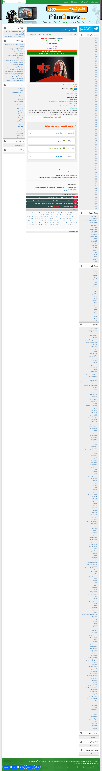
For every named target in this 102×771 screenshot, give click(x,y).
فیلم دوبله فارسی (93, 753)
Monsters (95, 530)
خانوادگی (95, 286)
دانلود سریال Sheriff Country (16, 57)
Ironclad (95, 489)
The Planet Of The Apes (91, 675)
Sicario (95, 605)
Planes (95, 569)
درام (96, 287)
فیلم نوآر (95, 300)
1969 (96, 106)
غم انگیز (95, 296)
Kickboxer (94, 508)
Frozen (95, 430)
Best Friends (94, 365)
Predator (95, 573)
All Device (20, 88)
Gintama (95, 441)
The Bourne (94, 632)
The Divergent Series (92, 643)
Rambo (95, 578)
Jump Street (94, 505)
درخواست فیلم (71, 767)
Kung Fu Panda (93, 514)
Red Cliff (95, 584)
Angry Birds (94, 346)
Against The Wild (93, 330)
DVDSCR (95, 249)
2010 (96, 179)
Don (96, 414)
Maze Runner (94, 523)
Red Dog (95, 585)
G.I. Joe (95, 432)
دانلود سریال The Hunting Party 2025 (68, 214)
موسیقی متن (20, 131)
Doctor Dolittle (93, 410)
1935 (96, 51)
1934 (96, 49)
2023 (96, 203)
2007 (96, 174)
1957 (96, 85)
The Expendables (93, 646)
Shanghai (95, 598)
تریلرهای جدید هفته (18, 101)
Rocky (95, 589)
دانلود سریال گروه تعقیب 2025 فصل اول (60, 224)
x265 (96, 261)
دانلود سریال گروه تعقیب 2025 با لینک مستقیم (56, 222)
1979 (96, 124)
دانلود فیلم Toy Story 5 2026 (16, 51)
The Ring (95, 684)
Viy (96, 721)
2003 (96, 167)
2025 (39, 34)
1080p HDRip (93, 216)
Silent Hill (94, 607)
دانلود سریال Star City (18, 53)
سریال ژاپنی (20, 117)
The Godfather (93, 648)
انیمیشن (95, 273)
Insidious (95, 482)
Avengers (95, 355)
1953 (96, 78)
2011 (96, 181)
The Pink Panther (93, 673)
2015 (96, 188)
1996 (96, 154)
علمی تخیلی (94, 295)
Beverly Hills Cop (93, 367)
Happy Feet (94, 453)
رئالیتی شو (94, 289)
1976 (96, 119)
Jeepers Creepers (93, 492)
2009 (96, 178)
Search (29, 767)
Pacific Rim (94, 559)
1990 (96, 144)
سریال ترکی (20, 113)
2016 (96, 190)
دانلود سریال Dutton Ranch (16, 66)
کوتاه (96, 303)
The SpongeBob (93, 691)
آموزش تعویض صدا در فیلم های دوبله (15, 36)
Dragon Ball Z (93, 415)
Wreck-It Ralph (93, 728)
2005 (96, 171)
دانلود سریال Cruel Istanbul (16, 76)
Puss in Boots (94, 575)
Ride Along (94, 587)
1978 (96, 122)
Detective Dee (94, 401)
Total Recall (94, 705)
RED (96, 582)
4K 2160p (94, 227)
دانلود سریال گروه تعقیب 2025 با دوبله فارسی (53, 220)
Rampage (95, 580)
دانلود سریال (60, 38)
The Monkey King (92, 668)
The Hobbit (94, 651)
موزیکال (95, 312)
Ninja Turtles (94, 542)
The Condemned (93, 635)
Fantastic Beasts (93, 423)
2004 (96, 169)
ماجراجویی (94, 305)
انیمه (22, 94)
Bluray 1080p (94, 240)
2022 (96, 201)
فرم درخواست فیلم (57, 206)
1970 (96, 108)
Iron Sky (95, 487)
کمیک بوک (20, 122)
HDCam (95, 250)
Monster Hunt (94, 528)
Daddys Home (93, 394)
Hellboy (95, 457)
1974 (96, 115)
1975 (96, 117)
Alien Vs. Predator (92, 335)
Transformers (94, 709)
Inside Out (94, 480)
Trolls (95, 714)
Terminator (94, 630)
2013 (96, 185)
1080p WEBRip (93, 222)
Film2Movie (66, 84)
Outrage (95, 555)
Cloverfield (94, 383)
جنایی (95, 282)
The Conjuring (93, 637)
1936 (96, 53)
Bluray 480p (94, 243)
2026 (96, 208)
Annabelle (94, 348)
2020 (96, 197)
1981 (96, 128)
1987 (96, 138)
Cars (96, 378)
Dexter (21, 90)
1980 (96, 126)
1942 (96, 63)
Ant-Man (95, 349)
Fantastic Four (93, 424)
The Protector (94, 677)
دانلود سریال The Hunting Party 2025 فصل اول (41, 218)
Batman (95, 362)
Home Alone (94, 460)
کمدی (95, 302)
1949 (96, 72)
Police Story (94, 571)
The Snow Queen (93, 689)
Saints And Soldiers (92, 594)
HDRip (95, 252)
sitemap (6, 767)
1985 (96, 135)
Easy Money (94, 419)
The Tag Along (93, 693)
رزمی (95, 293)
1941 (96, 61)
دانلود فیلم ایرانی (93, 745)
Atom (14, 767)
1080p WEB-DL (33, 34)
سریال (21, 110)
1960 (96, 90)
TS (96, 258)
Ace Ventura (94, 328)
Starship (95, 623)
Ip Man (95, 483)
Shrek (95, 603)
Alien (95, 333)
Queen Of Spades (93, 576)
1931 (96, 44)
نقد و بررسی (20, 135)
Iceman (95, 473)
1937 (96, 54)
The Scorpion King (92, 685)
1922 (96, 40)
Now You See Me (93, 546)
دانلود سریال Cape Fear (17, 49)
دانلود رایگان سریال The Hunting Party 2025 (59, 212)
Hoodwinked (94, 462)
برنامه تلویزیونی (19, 95)
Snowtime (94, 616)
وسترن (95, 320)
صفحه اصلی (95, 2)
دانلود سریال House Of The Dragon (14, 60)
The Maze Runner (93, 666)
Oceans (95, 548)
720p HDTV (94, 233)
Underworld (94, 716)
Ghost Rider (94, 437)
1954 (96, 79)
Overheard (94, 557)
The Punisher (94, 678)
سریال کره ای (20, 119)
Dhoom (95, 403)
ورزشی (95, 318)
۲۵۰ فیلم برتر (94, 737)
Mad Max (94, 517)
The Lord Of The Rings (91, 660)
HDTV (95, 254)
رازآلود (95, 291)
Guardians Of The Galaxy (91, 449)
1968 (96, 104)
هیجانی (95, 316)
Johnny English (93, 500)
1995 (96, 153)
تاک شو (95, 278)
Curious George (93, 392)
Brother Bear (94, 373)
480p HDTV (94, 225)
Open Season (94, 551)
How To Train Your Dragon (90, 467)
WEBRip (95, 259)
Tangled (95, 626)
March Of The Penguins (91, 521)
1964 (96, 97)
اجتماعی (95, 269)
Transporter (94, 711)
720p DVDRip (93, 229)
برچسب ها (74, 2)
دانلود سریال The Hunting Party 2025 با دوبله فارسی (46, 214)
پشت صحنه (20, 97)
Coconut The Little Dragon (90, 385)
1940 (96, 60)
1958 (96, 87)
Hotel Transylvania (92, 466)
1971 (96, 110)
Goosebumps (94, 446)
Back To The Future (92, 356)
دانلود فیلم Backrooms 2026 (16, 78)
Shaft (96, 596)
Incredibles (94, 474)
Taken (95, 625)
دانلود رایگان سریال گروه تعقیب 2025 (39, 212)
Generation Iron (93, 435)
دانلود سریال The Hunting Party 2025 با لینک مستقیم (40, 216)
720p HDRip (94, 231)
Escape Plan (94, 421)
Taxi (96, 628)
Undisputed (94, 718)
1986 (96, 137)
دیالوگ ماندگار (20, 104)
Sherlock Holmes (93, 601)
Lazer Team (94, 516)
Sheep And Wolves (92, 600)
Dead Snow (94, 396)
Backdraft (94, 358)
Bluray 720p (94, 245)
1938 (96, 56)
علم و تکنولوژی (19, 120)
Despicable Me (93, 399)
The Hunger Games (92, 653)
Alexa (37, 767)
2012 (96, 183)
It (96, 491)
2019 (96, 196)
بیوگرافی (95, 275)
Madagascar (94, 519)
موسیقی (95, 314)
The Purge (94, 680)
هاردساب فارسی (19, 136)
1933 (96, 47)
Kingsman (94, 512)
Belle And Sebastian (92, 364)
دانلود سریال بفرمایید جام (17, 58)
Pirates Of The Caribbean (91, 567)
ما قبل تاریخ (20, 126)
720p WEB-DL (45, 34)
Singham (95, 610)
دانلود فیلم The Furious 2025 (16, 69)
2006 (96, 172)
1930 (96, 42)
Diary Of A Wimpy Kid (91, 405)
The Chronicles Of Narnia (91, 634)
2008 (96, 176)
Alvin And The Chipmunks (90, 340)
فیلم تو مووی (36, 224)
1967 (96, 103)
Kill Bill (95, 510)
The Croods (94, 639)
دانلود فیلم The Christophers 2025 (15, 67)
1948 (96, 70)
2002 (96, 165)
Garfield (95, 433)
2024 (96, 205)
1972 (96, 112)
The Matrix (94, 664)
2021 (96, 199)
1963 (96, 95)
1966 (96, 101)
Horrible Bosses (93, 464)
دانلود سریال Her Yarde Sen (16, 62)
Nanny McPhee (93, 537)
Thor (96, 700)
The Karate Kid (93, 655)
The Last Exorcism (92, 657)
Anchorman (94, 344)
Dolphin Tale (94, 412)
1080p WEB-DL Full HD (91, 220)
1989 (96, 142)
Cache (22, 767)
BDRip (95, 238)
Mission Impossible (92, 526)
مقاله (22, 129)
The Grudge (94, 650)
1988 (96, 140)
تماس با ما (84, 2)
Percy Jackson (93, 566)
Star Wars (95, 621)
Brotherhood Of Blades (91, 374)
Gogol (95, 444)
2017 (96, 192)
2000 (96, 162)
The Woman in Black (92, 698)
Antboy (95, 351)
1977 (96, 120)
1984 (96, 133)
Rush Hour (94, 592)
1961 (96, 92)
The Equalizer (93, 644)
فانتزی (95, 298)
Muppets (95, 533)
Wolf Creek (94, 725)
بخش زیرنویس (83, 767)
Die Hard (95, 407)
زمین (22, 106)
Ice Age (95, 471)
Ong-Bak (95, 550)
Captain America (93, 376)
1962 (96, 94)
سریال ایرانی (20, 111)
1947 (96, 69)
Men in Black (94, 525)
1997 (96, 156)
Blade (95, 369)
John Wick (94, 498)
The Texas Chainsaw (92, 694)
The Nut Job (94, 671)
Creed (95, 389)
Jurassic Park (94, 507)
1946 (96, 67)
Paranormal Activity (92, 562)
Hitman (95, 458)
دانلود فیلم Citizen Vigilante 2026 (15, 80)
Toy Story (94, 707)
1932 (96, 45)
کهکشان (21, 124)
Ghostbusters (94, 439)
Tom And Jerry (93, 703)
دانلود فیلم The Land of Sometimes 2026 (13, 73)
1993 (96, 149)
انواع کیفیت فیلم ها (19, 34)
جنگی (95, 284)
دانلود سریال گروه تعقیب (71, 220)
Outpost (95, 553)
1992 (96, 147)
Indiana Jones (94, 478)
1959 (96, 88)
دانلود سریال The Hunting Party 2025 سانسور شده (65, 218)
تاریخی (95, 277)
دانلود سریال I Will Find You (16, 48)
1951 (96, 76)
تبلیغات (66, 2)
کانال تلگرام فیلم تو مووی (69, 190)
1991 (96, 146)
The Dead (94, 641)
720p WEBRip (93, 236)
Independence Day (92, 476)
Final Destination (93, 428)
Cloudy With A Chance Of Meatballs (88, 382)
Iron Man (95, 485)
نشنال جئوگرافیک (19, 133)
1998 (96, 158)
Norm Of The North (92, 544)
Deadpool (94, 398)
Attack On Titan (93, 353)
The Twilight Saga (93, 696)
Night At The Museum (92, 541)
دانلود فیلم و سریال (45, 224)
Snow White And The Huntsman (89, 614)
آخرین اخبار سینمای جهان (17, 92)
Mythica (95, 535)
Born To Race (94, 371)
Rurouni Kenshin (93, 591)
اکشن (95, 271)
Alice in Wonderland (92, 331)
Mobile (95, 256)
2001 (96, 163)
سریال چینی (20, 115)
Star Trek (95, 619)
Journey (95, 501)
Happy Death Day (93, 451)
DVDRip (95, 247)
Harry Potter (94, 455)
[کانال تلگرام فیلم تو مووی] (89, 29)
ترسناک (95, 280)
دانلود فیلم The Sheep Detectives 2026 (14, 71)
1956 (96, 83)
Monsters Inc (94, 532)
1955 (96, 81)
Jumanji (95, 503)
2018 (96, 194)
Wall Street (94, 723)
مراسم (95, 307)
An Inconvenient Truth (91, 342)
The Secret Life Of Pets (91, 687)
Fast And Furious (93, 426)
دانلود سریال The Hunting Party (65, 30)
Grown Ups (94, 448)
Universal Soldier (93, 719)
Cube (96, 390)
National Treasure (93, 539)
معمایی (95, 311)
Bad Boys (95, 360)
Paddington (94, 560)
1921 (96, 38)
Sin (96, 609)
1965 (96, 99)
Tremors (95, 712)
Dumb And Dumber (92, 417)
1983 (96, 131)
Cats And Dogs (93, 380)
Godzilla (95, 442)
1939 (96, 58)
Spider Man (94, 618)
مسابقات (21, 128)
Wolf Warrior (94, 727)
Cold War (95, 387)
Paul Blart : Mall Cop (92, 564)
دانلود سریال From (18, 74)
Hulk (96, 469)
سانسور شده (20, 108)
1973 (96, 113)
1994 (96, 151)
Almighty (95, 337)
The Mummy (94, 669)
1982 (96, 129)
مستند (95, 309)
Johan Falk (94, 496)
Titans (95, 702)
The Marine (94, 662)
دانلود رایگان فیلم (19, 145)
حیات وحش (20, 103)
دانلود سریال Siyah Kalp (17, 64)
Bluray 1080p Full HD (92, 241)
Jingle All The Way (92, 494)
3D (96, 224)
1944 (96, 65)
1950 (96, 74)
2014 (96, 187)
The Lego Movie (93, 659)
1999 (96, 160)
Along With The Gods (92, 339)
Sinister (95, 612)
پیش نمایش (20, 99)
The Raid (95, 682)
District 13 (94, 408)
